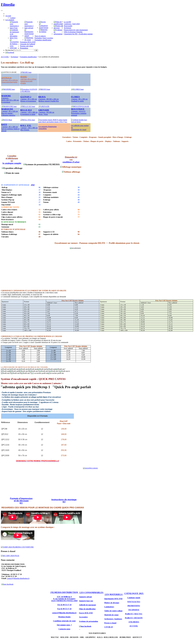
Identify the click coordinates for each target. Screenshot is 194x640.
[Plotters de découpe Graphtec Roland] (59, 28)
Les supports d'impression (47, 126)
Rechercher (9, 50)
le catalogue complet (12, 163)
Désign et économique (28, 101)
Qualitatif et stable (77, 101)
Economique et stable (27, 114)
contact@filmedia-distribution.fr (18, 578)
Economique (5, 102)
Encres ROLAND (86, 613)
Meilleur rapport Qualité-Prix (48, 101)
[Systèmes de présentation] (59, 34)
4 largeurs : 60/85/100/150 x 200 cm (10, 99)
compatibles (42, 129)
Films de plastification (87, 609)
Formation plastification (28, 57)
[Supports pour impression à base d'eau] (15, 28)
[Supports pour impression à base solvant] (29, 28)
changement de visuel (78, 130)
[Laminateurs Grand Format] (44, 28)
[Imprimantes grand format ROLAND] (29, 36)
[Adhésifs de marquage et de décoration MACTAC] (15, 38)
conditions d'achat (71, 162)
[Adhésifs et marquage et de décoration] (44, 32)
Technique (14, 57)
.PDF (33, 185)
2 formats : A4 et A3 (78, 111)
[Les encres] (42, 22)
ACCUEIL (5, 57)
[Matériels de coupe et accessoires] (15, 48)
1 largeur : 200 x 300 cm (29, 128)
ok (36, 50)
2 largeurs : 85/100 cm (46, 112)
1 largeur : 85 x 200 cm (28, 99)
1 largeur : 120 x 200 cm (29, 112)
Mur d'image (25, 130)
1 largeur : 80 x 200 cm (79, 99)
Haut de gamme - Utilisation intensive (8, 114)
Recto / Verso (43, 114)
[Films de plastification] (59, 24)
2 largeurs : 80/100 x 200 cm (48, 99)
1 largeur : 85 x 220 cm (9, 111)
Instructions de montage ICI (64, 500)
